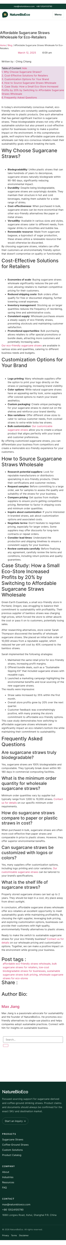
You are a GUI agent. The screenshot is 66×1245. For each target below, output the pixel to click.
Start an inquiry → (15, 1121)
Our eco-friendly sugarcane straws (22, 345)
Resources (8, 1182)
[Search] (5, 1045)
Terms (14, 1235)
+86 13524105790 (44, 6)
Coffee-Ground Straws (15, 1144)
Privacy (5, 1235)
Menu (58, 14)
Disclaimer (24, 1235)
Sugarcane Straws (12, 1139)
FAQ (4, 1187)
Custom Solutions (12, 1149)
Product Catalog (11, 1155)
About (5, 1171)
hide (24, 68)
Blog (10, 45)
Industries (7, 1177)
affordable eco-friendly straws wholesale (26, 963)
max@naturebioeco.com (24, 6)
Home (3, 45)
